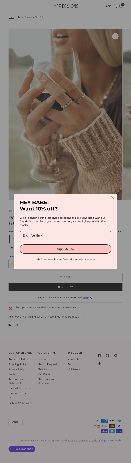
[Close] (112, 198)
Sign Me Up (65, 249)
